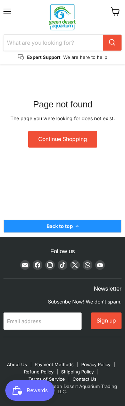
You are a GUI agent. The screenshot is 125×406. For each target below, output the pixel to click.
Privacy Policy (95, 364)
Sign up (106, 320)
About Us (17, 364)
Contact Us (85, 379)
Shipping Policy (77, 371)
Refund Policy (38, 371)
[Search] (112, 43)
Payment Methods (54, 364)
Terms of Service (46, 379)
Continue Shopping (62, 139)
